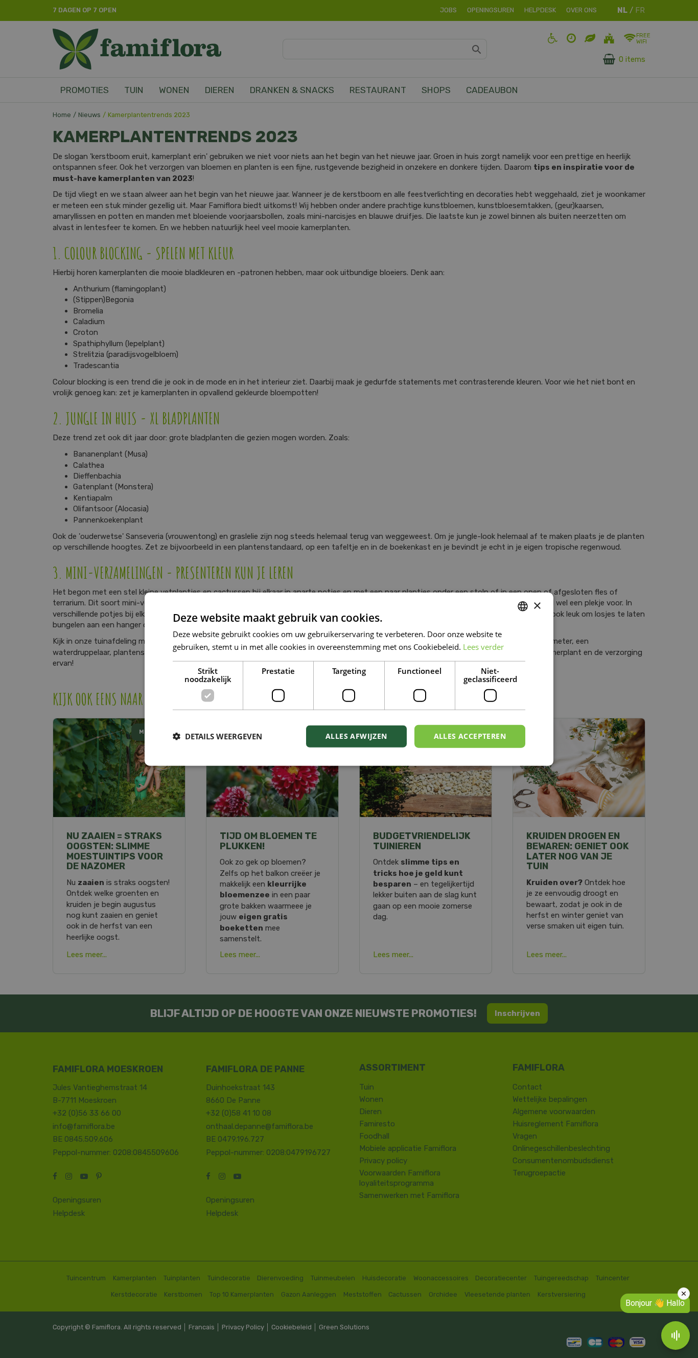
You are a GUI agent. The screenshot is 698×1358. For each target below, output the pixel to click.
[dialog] (349, 679)
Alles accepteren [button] (470, 736)
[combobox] (523, 606)
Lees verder (483, 647)
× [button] (537, 605)
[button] (217, 736)
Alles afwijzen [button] (356, 736)
